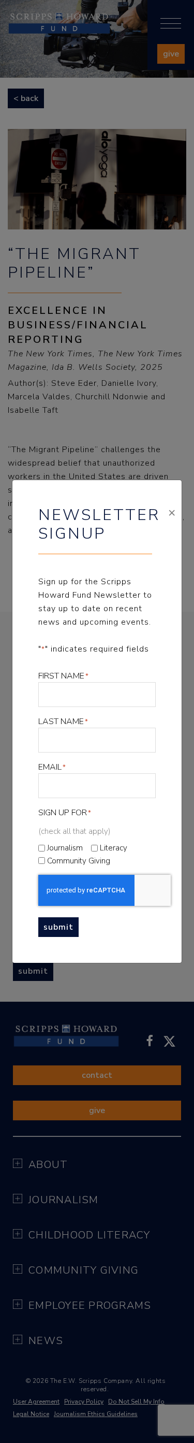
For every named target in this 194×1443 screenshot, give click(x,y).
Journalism (65, 848)
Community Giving (78, 861)
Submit (58, 927)
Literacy (113, 848)
